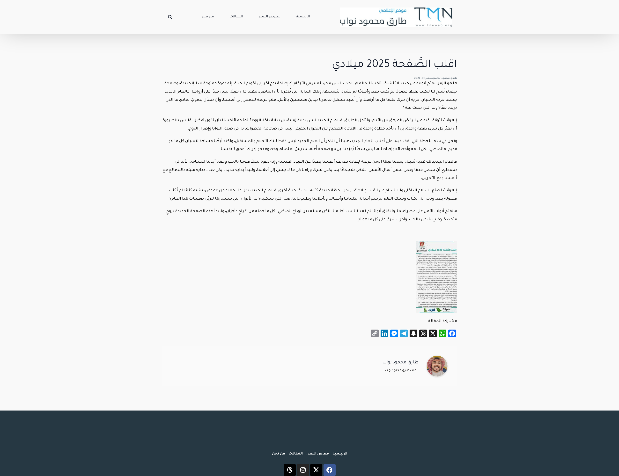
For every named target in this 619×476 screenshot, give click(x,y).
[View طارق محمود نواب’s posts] (437, 366)
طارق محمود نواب (446, 78)
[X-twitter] (316, 470)
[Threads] (290, 470)
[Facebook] (330, 470)
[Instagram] (303, 470)
